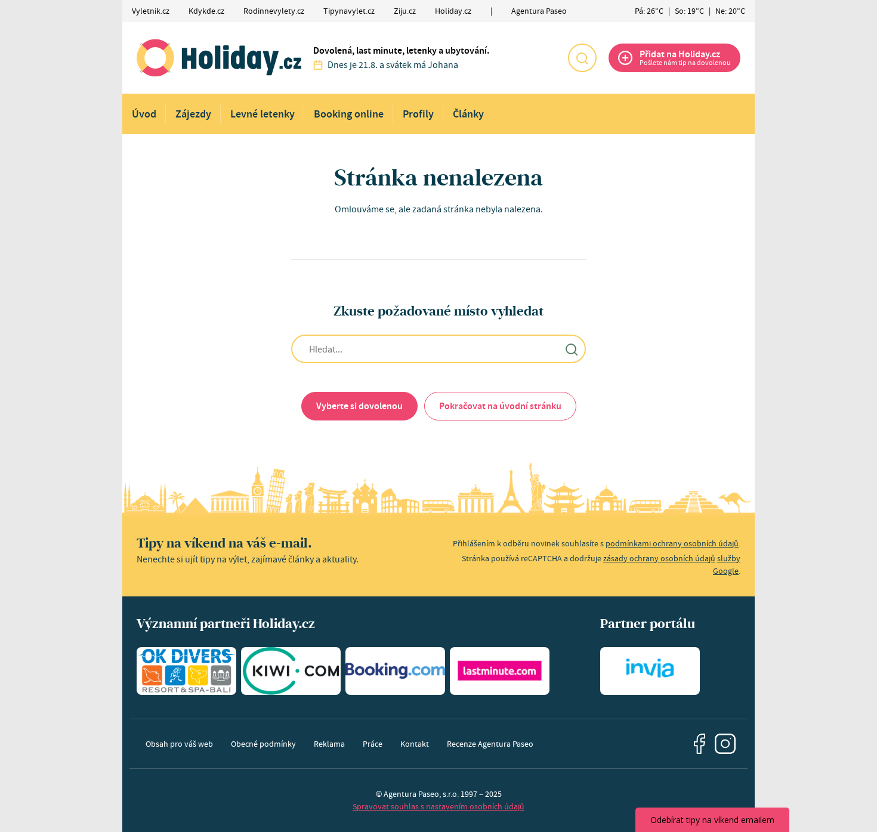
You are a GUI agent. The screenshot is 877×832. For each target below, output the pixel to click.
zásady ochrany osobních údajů (659, 558)
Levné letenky (262, 114)
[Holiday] (219, 57)
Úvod (144, 114)
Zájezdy (193, 114)
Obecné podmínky (263, 743)
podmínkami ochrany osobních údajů (672, 543)
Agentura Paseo (539, 10)
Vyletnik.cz (150, 10)
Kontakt (414, 743)
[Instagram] (725, 744)
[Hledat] (582, 58)
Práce (372, 743)
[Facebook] (700, 744)
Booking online (349, 114)
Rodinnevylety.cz (273, 10)
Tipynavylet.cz (349, 10)
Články (468, 114)
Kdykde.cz (206, 10)
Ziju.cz (405, 10)
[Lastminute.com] (499, 671)
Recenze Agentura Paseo (490, 743)
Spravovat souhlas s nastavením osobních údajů (438, 806)
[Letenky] (291, 671)
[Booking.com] (395, 671)
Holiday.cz (453, 10)
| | (690, 10)
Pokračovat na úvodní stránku (500, 406)
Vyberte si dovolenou (359, 406)
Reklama (329, 743)
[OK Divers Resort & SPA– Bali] (186, 671)
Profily (418, 114)
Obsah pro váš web (179, 743)
